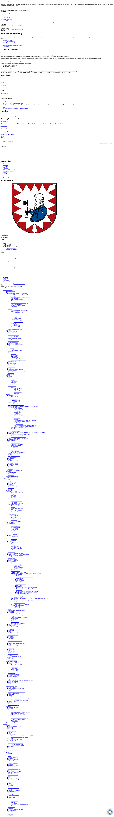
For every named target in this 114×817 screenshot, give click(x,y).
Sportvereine (13, 495)
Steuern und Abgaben (12, 379)
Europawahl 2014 (17, 325)
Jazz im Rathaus (14, 529)
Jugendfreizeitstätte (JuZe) (16, 358)
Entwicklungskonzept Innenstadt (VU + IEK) (20, 434)
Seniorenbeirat (14, 306)
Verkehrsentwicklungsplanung (14, 439)
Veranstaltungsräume (15, 526)
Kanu (12, 509)
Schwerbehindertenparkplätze (17, 696)
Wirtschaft (5, 724)
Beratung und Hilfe (12, 687)
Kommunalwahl (14, 311)
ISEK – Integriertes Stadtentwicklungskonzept (18, 438)
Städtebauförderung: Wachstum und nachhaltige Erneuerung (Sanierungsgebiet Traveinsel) (27, 432)
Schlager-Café (17, 390)
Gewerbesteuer (14, 381)
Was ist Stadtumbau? (15, 407)
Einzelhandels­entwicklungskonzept (18, 435)
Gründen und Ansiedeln (11, 740)
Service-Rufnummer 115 (13, 341)
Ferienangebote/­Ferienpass (14, 677)
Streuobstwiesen (11, 462)
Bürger (4, 478)
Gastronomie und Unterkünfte (12, 763)
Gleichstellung (11, 348)
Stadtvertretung (11, 296)
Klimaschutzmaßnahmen (16, 445)
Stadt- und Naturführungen (16, 505)
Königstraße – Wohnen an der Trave (16, 405)
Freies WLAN (11, 657)
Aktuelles (8, 725)
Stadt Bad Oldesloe (5, 235)
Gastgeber (10, 764)
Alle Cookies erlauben (23, 10)
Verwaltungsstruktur (12, 346)
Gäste (4, 751)
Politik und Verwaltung (9, 29)
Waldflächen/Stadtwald (13, 460)
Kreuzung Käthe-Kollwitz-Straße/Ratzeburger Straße (25, 420)
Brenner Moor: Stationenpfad (17, 508)
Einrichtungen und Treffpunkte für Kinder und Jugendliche (20, 680)
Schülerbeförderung (15, 546)
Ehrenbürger (11, 485)
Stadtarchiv (10, 351)
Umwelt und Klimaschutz (11, 440)
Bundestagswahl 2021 (18, 320)
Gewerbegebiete (11, 741)
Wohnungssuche (11, 558)
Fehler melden (6, 280)
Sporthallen (13, 496)
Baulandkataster (11, 402)
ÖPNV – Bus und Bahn (13, 560)
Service (7, 752)
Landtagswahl (14, 317)
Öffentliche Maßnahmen (16, 413)
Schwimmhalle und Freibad (17, 492)
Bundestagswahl (14, 319)
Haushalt (10, 376)
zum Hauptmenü (6, 14)
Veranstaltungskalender (16, 524)
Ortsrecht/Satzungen (10, 374)
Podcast (12, 349)
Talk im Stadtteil (17, 412)
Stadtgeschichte (11, 483)
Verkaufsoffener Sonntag (13, 654)
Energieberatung (14, 447)
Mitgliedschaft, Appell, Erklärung (15, 329)
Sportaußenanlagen (12, 791)
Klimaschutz (11, 441)
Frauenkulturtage (14, 528)
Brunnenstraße (17, 418)
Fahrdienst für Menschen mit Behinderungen (20, 697)
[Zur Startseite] (6, 19)
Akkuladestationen (15, 451)
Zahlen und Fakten (12, 731)
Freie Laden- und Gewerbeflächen (15, 743)
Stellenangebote (11, 364)
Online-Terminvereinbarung (14, 335)
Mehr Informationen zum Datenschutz (8, 23)
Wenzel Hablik (14, 539)
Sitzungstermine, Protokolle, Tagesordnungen (17, 293)
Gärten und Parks (12, 514)
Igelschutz (10, 467)
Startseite (2, 29)
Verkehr (7, 642)
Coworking (10, 746)
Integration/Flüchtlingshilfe (11, 686)
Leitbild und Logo (12, 361)
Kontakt (5, 279)
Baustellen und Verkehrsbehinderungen (16, 610)
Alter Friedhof (17, 422)
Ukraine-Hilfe (11, 689)
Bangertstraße (16, 419)
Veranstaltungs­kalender (16, 798)
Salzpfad (13, 507)
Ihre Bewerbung (11, 365)
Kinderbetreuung (12, 673)
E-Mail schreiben (8, 141)
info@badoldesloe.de (11, 248)
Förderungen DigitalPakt (16, 547)
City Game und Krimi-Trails (17, 503)
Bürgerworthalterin (15, 298)
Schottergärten (11, 466)
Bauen (9, 609)
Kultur (7, 796)
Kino (9, 498)
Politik (7, 292)
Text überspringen (4, 52)
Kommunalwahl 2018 (18, 312)
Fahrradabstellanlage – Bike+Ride (15, 646)
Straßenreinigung (12, 384)
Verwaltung (8, 330)
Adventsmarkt (14, 534)
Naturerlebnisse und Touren (14, 504)
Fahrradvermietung (15, 513)
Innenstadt (10, 733)
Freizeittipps (8, 767)
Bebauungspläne (14, 399)
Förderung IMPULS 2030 (16, 548)
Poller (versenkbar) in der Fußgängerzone (19, 700)
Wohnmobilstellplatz (12, 766)
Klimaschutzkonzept (15, 443)
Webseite (9, 245)
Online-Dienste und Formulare (14, 338)
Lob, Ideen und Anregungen (14, 343)
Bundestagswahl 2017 (18, 322)
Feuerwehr (13, 354)
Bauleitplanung (11, 395)
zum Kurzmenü (6, 17)
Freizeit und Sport (9, 490)
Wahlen (10, 309)
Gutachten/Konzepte (12, 403)
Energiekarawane (14, 446)
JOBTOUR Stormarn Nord (16, 739)
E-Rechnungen (11, 377)
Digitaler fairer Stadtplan (16, 656)
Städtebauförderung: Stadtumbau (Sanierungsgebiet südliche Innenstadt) (23, 406)
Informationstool (19, 424)
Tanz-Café (16, 389)
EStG (4, 107)
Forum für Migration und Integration (18, 305)
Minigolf (13, 494)
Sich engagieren (9, 706)
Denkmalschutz (4, 126)
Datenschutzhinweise (5, 7)
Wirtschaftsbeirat (14, 307)
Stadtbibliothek (14, 356)
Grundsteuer (13, 380)
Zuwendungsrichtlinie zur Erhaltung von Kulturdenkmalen (15, 108)
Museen (10, 535)
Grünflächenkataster (12, 457)
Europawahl (13, 323)
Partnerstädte (11, 328)
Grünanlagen (11, 458)
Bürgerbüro (5, 165)
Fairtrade (10, 655)
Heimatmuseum (14, 357)
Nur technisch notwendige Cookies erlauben (9, 10)
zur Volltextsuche (6, 13)
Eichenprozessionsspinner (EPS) (15, 470)
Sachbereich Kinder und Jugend (15, 662)
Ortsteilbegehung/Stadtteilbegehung (15, 344)
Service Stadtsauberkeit (13, 342)
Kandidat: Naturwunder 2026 (14, 453)
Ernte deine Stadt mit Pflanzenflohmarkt (19, 533)
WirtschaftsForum (9, 727)
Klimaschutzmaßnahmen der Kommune (19, 617)
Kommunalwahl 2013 (18, 313)
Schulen (10, 541)
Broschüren (10, 758)
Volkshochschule (14, 355)
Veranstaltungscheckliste (16, 527)
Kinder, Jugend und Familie (11, 661)
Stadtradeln (13, 448)
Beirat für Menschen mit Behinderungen (19, 303)
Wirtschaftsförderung (12, 730)
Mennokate (13, 537)
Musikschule (11, 550)
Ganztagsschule (14, 545)
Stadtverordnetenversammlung (17, 299)
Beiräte (9, 301)
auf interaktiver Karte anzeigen (106, 143)
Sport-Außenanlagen (15, 497)
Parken (9, 644)
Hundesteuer (13, 382)
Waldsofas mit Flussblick (16, 521)
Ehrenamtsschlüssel (12, 486)
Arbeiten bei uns (11, 367)
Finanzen (5, 172)
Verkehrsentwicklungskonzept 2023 (18, 437)
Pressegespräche (11, 473)
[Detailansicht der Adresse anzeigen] (34, 233)
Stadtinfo (5, 173)
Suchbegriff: (3, 25)
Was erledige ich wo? (18, 29)
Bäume (9, 459)
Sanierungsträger (17, 411)
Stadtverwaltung (6, 163)
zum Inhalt (5, 16)
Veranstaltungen (11, 523)
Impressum (5, 277)
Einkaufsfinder (11, 651)
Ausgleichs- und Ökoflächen (14, 456)
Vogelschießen (14, 531)
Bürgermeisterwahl (15, 314)
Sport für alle (11, 694)
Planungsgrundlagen (15, 431)
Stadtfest (13, 530)
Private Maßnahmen (15, 428)
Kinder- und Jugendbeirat (16, 304)
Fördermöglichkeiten (12, 676)
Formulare (13, 339)
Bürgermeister (11, 345)
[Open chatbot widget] (110, 812)
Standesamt (5, 166)
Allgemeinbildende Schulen (17, 664)
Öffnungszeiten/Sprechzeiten (14, 332)
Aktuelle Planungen (15, 397)
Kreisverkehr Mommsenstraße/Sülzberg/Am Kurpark (25, 425)
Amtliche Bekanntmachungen (12, 476)
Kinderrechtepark (12, 683)
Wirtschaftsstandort (10, 728)
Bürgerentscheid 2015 (15, 326)
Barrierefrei (8, 690)
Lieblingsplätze (9, 815)
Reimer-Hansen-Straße (18, 416)
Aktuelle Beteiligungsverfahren (17, 396)
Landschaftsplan (11, 454)
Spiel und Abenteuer (12, 499)
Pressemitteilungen (12, 472)
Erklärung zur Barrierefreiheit (9, 281)
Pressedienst (8, 471)
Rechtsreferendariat (12, 370)
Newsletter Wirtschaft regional (14, 726)
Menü (2, 285)
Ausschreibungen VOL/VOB (12, 477)
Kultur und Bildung (10, 522)
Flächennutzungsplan (15, 400)
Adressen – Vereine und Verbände (15, 555)
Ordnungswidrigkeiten (8, 171)
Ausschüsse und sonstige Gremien (18, 300)
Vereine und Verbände (13, 707)
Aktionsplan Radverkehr (19, 607)
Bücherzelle (10, 658)
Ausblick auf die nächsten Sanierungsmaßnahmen (24, 426)
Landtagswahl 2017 (18, 318)
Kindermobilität (17, 606)
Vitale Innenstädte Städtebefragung (13, 750)
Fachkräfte (10, 738)
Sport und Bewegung (12, 491)
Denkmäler (10, 484)
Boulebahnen (14, 502)
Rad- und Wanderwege (16, 511)
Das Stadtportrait (9, 479)
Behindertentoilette (12, 701)
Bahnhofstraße (17, 414)
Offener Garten (14, 520)
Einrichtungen (11, 352)
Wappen (10, 480)
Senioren (13, 387)
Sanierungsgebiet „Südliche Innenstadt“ (22, 409)
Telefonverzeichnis (12, 333)
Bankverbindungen (7, 177)
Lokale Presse (11, 475)
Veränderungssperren (15, 401)
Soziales (5, 167)
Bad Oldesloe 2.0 (12, 433)
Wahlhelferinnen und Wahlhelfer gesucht (19, 310)
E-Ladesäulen (14, 450)
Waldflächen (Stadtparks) (16, 518)
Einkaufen (8, 650)
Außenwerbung (9, 747)
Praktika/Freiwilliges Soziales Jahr (15, 369)
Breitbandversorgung (12, 559)
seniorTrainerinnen (18, 392)
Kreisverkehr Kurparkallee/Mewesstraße (22, 421)
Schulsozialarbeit (14, 543)
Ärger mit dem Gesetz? (13, 684)
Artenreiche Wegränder (13, 463)
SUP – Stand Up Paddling (16, 510)
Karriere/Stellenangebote (11, 363)
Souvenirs (10, 754)
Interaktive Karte (9, 762)
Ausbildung (10, 368)
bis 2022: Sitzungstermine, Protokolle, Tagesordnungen (22, 294)
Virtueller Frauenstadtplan (16, 350)
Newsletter (10, 362)
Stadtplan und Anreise (13, 757)
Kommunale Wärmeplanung (17, 444)
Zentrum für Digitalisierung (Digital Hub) (19, 737)
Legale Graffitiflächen (13, 681)
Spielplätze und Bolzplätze (16, 501)
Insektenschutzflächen (13, 464)
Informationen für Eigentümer (17, 430)
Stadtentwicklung (9, 394)
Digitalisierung (11, 734)
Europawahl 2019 (17, 324)
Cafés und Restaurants (13, 765)
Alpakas (10, 784)
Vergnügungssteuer (15, 383)
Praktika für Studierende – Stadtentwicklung (17, 371)
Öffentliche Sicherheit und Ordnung (10, 169)
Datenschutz (5, 278)
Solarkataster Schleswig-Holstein (18, 452)
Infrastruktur (11, 732)
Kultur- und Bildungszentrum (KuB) (18, 360)
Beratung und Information (13, 693)
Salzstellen (10, 465)
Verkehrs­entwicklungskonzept (20, 603)
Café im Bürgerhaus (18, 388)
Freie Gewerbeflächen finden (17, 744)
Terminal (13, 337)
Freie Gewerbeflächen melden (17, 745)
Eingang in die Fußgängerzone (20, 415)
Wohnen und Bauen (10, 556)
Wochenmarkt (11, 652)
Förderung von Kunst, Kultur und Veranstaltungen (18, 554)
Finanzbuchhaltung (12, 386)
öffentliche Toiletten (12, 660)
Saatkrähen (10, 469)
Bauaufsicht (5, 168)
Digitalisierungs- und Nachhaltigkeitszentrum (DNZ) (22, 735)
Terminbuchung (14, 336)
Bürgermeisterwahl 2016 (19, 316)
